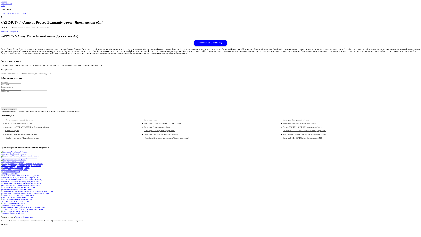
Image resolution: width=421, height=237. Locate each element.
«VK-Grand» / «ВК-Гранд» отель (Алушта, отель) (162, 123)
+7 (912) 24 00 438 (7, 13)
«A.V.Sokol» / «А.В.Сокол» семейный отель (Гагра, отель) (304, 131)
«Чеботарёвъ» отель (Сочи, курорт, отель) (159, 131)
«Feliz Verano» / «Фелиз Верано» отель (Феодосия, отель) (304, 134)
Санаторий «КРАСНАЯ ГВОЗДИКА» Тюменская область (27, 127)
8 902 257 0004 (20, 13)
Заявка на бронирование (24, 217)
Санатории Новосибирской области (157, 127)
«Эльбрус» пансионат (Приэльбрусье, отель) (22, 138)
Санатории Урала (150, 120)
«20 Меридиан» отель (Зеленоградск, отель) (299, 123)
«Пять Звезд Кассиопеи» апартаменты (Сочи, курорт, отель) (166, 138)
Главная (4, 2)
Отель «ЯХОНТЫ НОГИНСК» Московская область (302, 127)
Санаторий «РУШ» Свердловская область (21, 134)
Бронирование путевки (9, 31)
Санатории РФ (6, 4)
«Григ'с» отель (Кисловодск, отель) (18, 123)
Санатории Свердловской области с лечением (161, 134)
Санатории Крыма (12, 131)
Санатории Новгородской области (296, 120)
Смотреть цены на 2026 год (210, 43)
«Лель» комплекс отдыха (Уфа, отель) (19, 120)
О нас (3, 6)
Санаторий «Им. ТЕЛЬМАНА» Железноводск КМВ (302, 138)
